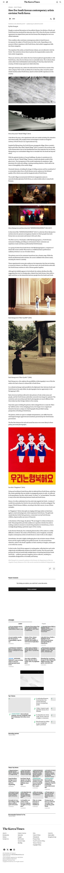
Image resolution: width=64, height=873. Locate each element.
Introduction (6, 835)
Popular (44, 623)
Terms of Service (37, 843)
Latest (20, 623)
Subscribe (20, 835)
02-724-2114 (7, 856)
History (4, 837)
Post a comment (32, 589)
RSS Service (21, 839)
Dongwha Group (52, 837)
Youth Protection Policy (39, 841)
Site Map (20, 843)
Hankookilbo (51, 835)
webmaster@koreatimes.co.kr (17, 854)
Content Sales (21, 841)
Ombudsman (36, 837)
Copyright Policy (37, 844)
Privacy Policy (36, 839)
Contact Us (6, 839)
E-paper (20, 837)
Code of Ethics (36, 835)
